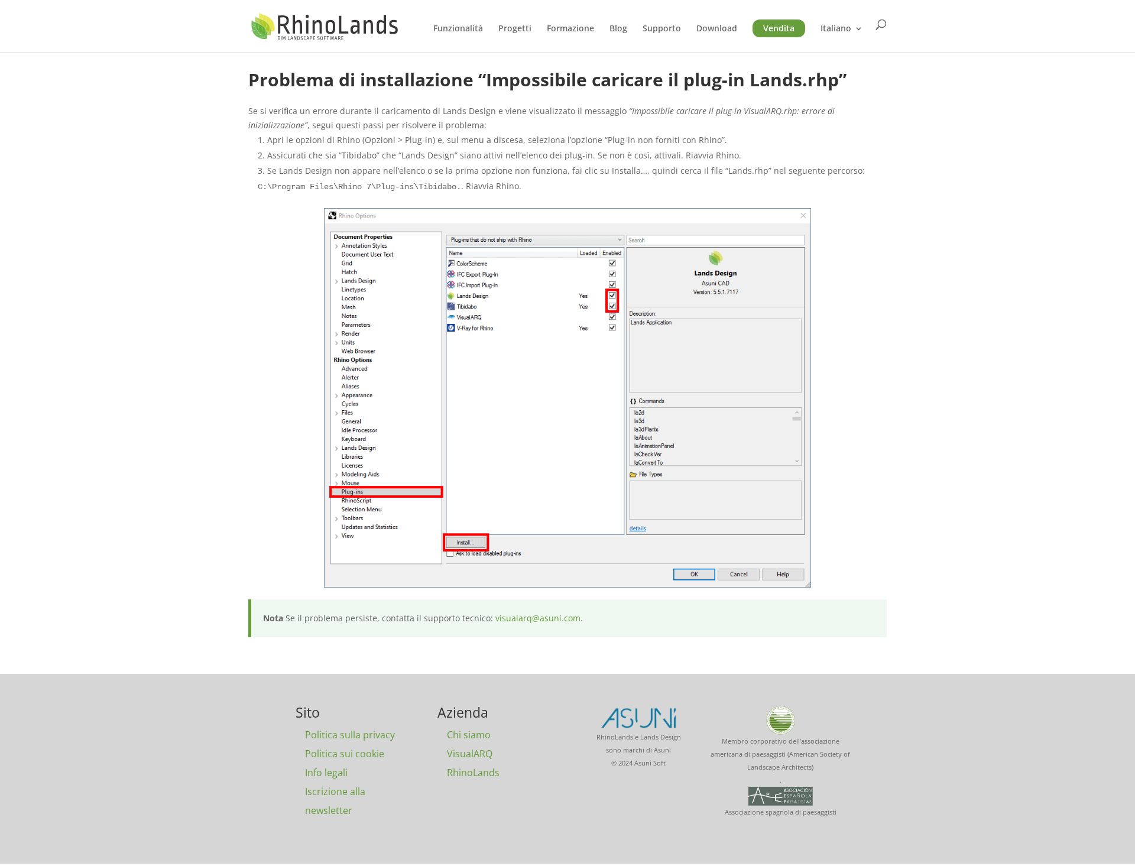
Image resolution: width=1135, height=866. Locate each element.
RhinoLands (473, 772)
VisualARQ (469, 753)
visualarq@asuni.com (538, 618)
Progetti (514, 29)
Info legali (326, 772)
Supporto (662, 29)
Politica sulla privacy (350, 734)
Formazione (570, 29)
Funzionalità (458, 29)
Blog (618, 29)
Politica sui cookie (344, 753)
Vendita (778, 28)
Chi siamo (469, 734)
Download (716, 29)
